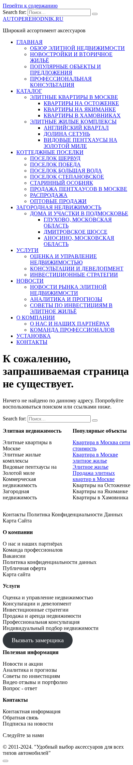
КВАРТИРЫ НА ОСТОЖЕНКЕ (81, 103)
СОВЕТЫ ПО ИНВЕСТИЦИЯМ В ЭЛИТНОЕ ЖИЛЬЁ (71, 308)
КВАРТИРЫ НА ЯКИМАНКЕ (80, 109)
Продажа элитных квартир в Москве (94, 476)
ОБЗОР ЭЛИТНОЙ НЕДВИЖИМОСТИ (77, 48)
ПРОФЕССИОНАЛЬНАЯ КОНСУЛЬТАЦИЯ (61, 82)
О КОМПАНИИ (35, 317)
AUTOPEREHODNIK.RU (33, 19)
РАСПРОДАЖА (49, 195)
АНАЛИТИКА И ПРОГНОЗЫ (66, 299)
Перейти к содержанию (30, 6)
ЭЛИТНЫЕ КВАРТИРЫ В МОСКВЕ (74, 97)
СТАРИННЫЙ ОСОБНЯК (61, 183)
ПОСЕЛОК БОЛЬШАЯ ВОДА (66, 170)
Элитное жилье (90, 467)
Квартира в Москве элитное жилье (95, 458)
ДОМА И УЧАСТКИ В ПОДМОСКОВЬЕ (79, 213)
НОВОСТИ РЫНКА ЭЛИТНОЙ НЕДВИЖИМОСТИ (68, 290)
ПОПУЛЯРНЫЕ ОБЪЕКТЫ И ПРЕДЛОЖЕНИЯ (65, 70)
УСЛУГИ (27, 250)
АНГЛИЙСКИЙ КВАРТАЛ (76, 128)
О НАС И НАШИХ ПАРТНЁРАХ (70, 324)
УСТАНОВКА (33, 336)
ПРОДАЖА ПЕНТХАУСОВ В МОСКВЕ (78, 189)
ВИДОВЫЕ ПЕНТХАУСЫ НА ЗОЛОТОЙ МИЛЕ (80, 143)
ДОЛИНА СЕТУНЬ (67, 134)
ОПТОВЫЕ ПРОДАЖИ (58, 201)
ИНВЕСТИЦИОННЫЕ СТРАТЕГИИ (74, 275)
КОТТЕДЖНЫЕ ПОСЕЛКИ (50, 152)
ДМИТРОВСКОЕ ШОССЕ (75, 232)
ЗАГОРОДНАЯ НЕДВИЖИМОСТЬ (58, 207)
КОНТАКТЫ (31, 342)
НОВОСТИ (30, 281)
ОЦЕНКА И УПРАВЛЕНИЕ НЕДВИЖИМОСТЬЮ (63, 259)
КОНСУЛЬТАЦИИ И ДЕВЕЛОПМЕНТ (76, 268)
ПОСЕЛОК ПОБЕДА (55, 164)
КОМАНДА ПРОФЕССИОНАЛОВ (72, 330)
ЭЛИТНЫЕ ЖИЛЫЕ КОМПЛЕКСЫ (73, 121)
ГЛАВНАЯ (29, 42)
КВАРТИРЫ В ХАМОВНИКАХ (82, 115)
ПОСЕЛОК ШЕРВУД (55, 158)
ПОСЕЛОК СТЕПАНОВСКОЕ (67, 177)
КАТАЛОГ (29, 91)
